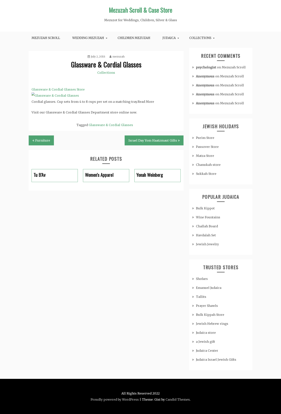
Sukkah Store (206, 174)
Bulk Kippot (205, 208)
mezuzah (118, 56)
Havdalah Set (206, 235)
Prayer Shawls (207, 306)
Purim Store (205, 138)
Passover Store (207, 147)
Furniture (42, 140)
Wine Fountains (208, 217)
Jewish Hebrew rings (212, 324)
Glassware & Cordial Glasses (111, 125)
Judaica (169, 38)
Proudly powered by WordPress (115, 399)
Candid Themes (178, 399)
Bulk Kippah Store (210, 315)
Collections (200, 38)
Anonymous (205, 76)
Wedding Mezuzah (88, 38)
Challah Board (207, 226)
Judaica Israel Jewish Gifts (216, 359)
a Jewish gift (205, 342)
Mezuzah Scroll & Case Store (140, 9)
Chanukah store (208, 165)
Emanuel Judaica (208, 288)
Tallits (201, 297)
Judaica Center (207, 350)
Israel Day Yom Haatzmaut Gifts (152, 140)
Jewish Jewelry (207, 244)
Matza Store (205, 156)
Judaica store (206, 333)
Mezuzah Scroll (46, 38)
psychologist (206, 67)
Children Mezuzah (134, 38)
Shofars (202, 279)
